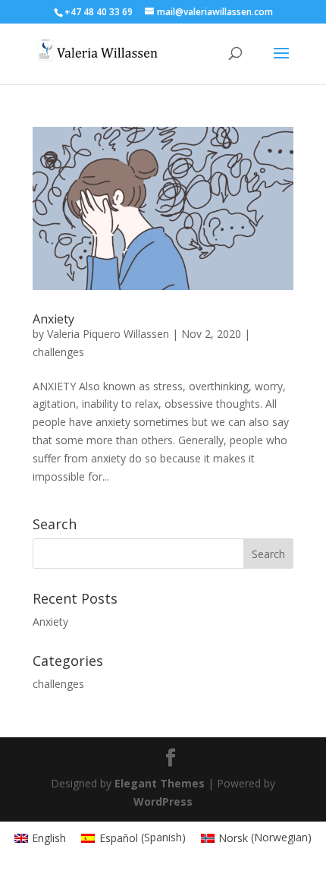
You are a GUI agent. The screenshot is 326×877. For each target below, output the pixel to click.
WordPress (163, 801)
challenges (58, 352)
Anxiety (53, 319)
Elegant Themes (159, 783)
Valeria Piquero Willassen (108, 334)
